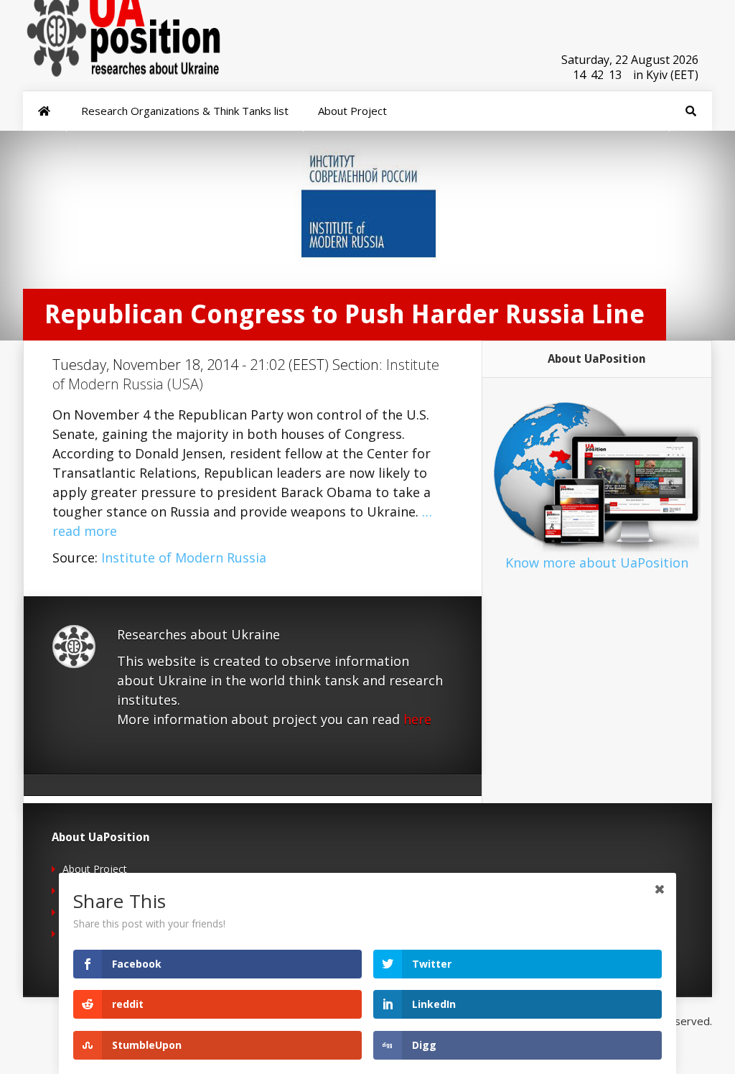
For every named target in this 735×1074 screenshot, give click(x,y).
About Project (94, 869)
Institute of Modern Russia (183, 557)
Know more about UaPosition (596, 562)
